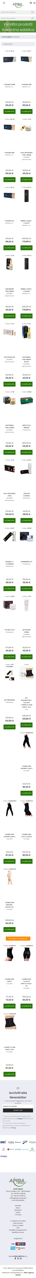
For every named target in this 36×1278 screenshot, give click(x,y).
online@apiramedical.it (18, 1198)
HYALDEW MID (9, 153)
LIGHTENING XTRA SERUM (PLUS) (26, 359)
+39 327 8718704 (19, 1196)
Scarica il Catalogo (18, 939)
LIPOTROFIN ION (9, 357)
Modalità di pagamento (18, 1230)
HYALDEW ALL (9, 221)
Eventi (18, 1212)
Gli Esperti (18, 1210)
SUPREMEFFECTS (26, 562)
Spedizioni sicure (18, 1232)
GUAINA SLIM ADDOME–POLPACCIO (9, 904)
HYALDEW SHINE (9, 84)
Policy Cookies (18, 1225)
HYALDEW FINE (26, 84)
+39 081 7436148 (19, 1193)
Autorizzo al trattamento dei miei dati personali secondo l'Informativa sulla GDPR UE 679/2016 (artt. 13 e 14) (17, 1119)
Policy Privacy (18, 1223)
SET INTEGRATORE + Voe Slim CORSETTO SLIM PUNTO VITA (26, 702)
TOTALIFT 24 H (9, 630)
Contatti (18, 1215)
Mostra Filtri (8, 44)
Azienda (18, 1205)
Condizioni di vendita (18, 1221)
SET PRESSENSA (9, 700)
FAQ (18, 1228)
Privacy (20, 1118)
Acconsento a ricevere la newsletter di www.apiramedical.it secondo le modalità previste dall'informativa (16, 1125)
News (18, 1208)
